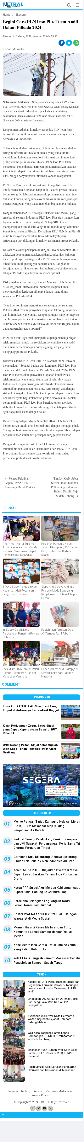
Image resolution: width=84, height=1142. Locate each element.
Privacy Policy (40, 1095)
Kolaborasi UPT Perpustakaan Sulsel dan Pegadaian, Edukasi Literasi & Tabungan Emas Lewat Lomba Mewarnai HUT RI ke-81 (53, 986)
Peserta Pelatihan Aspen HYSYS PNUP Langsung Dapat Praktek (20, 482)
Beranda (13, 1091)
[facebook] (62, 43)
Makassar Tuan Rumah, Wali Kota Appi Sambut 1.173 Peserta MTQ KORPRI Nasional (52, 1053)
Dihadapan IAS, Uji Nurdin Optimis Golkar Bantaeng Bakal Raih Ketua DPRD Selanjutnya (53, 1002)
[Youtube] (44, 1108)
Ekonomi (21, 14)
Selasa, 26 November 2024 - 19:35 (37, 36)
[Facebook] (33, 1108)
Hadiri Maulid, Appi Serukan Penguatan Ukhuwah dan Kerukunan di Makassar (52, 1068)
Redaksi (38, 1091)
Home (6, 14)
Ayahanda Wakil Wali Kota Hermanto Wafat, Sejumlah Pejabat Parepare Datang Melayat (51, 1019)
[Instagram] (50, 1108)
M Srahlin (18, 49)
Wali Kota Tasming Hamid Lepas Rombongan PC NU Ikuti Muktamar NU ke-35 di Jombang (52, 1036)
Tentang (26, 1091)
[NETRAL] (13, 6)
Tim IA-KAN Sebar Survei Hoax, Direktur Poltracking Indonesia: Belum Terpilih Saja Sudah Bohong (64, 487)
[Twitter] (38, 1108)
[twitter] (69, 43)
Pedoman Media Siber (59, 1091)
